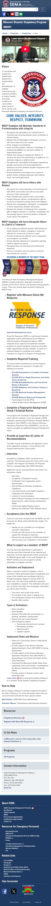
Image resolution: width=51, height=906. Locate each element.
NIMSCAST (9, 833)
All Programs (9, 757)
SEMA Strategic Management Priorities (17, 808)
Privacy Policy (14, 902)
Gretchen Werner (9, 703)
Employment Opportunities (13, 819)
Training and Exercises (14, 844)
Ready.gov (7, 863)
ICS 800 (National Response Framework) (29, 397)
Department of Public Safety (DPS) (16, 867)
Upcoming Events (12, 831)
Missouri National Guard (12, 872)
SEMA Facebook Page (4, 14)
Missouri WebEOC (12, 848)
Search (37, 9)
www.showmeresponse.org (18, 332)
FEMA (6, 874)
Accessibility (8, 860)
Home (4, 33)
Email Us (7, 788)
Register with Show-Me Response (18, 722)
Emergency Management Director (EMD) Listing (22, 836)
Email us (21, 14)
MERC (6, 815)
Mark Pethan (7, 699)
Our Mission (8, 810)
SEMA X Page (8, 14)
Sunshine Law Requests (12, 876)
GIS (7, 850)
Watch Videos (12, 14)
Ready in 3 (7, 865)
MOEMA (8, 838)
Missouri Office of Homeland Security (17, 869)
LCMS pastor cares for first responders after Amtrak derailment (22, 740)
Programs (15, 33)
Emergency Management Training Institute (20, 846)
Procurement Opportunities (13, 817)
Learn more (11, 678)
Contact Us (8, 821)
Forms (8, 840)
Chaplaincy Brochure (13, 718)
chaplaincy (26, 33)
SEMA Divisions (9, 812)
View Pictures (16, 14)
